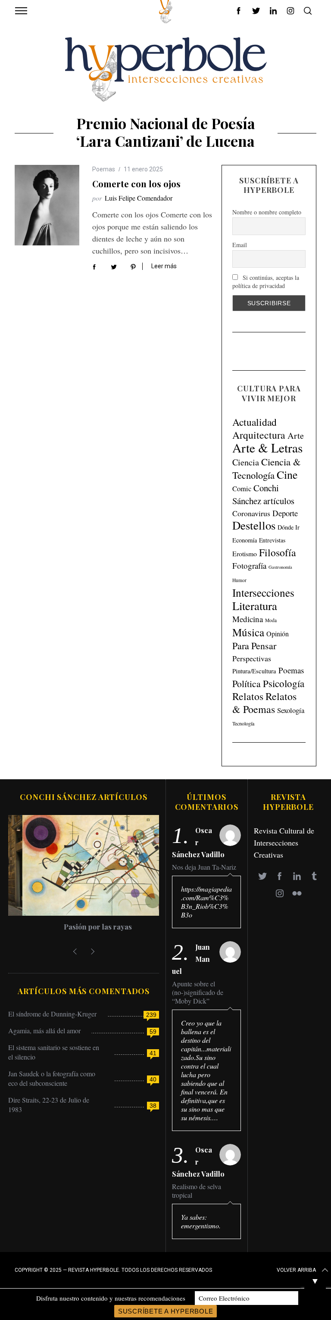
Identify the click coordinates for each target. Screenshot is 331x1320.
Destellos (253, 525)
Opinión (277, 633)
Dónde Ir (289, 527)
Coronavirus (251, 513)
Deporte (285, 513)
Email (239, 245)
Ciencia (245, 462)
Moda (271, 620)
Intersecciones (263, 592)
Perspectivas (251, 658)
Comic (241, 488)
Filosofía (277, 552)
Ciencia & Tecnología (266, 468)
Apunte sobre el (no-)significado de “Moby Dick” (197, 992)
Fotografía (249, 565)
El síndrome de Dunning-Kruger (52, 1013)
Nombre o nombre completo (266, 212)
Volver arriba (296, 1270)
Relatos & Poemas (264, 702)
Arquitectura (258, 435)
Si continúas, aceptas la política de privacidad (265, 281)
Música (248, 632)
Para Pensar (254, 645)
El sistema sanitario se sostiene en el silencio (53, 1052)
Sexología (290, 710)
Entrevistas (272, 540)
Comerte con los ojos (136, 183)
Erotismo (244, 553)
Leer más (164, 266)
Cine (287, 474)
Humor (239, 580)
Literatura (254, 606)
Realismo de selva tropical (196, 1190)
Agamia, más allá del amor (44, 1030)
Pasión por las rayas (84, 926)
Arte (295, 435)
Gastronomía (280, 567)
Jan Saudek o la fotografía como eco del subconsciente (51, 1078)
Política (246, 683)
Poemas (103, 169)
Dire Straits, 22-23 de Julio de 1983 (48, 1104)
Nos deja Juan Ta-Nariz (204, 867)
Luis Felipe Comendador (138, 197)
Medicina (247, 619)
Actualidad (254, 422)
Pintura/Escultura (254, 671)
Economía (244, 540)
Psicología (283, 683)
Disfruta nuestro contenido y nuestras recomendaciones (110, 1298)
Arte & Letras (267, 447)
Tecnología (243, 723)
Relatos (247, 696)
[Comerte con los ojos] (47, 205)
